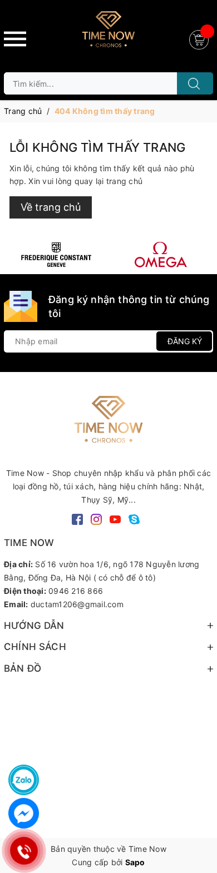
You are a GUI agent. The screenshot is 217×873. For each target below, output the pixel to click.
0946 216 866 (75, 591)
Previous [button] (15, 255)
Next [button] (202, 255)
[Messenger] (23, 813)
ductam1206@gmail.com (77, 604)
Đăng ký (184, 341)
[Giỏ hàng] (200, 38)
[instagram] (96, 518)
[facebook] (77, 518)
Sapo (135, 862)
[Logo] (108, 33)
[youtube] (115, 518)
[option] (56, 255)
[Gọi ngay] (23, 851)
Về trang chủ (51, 207)
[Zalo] (23, 780)
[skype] (134, 518)
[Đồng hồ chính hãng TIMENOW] (56, 255)
